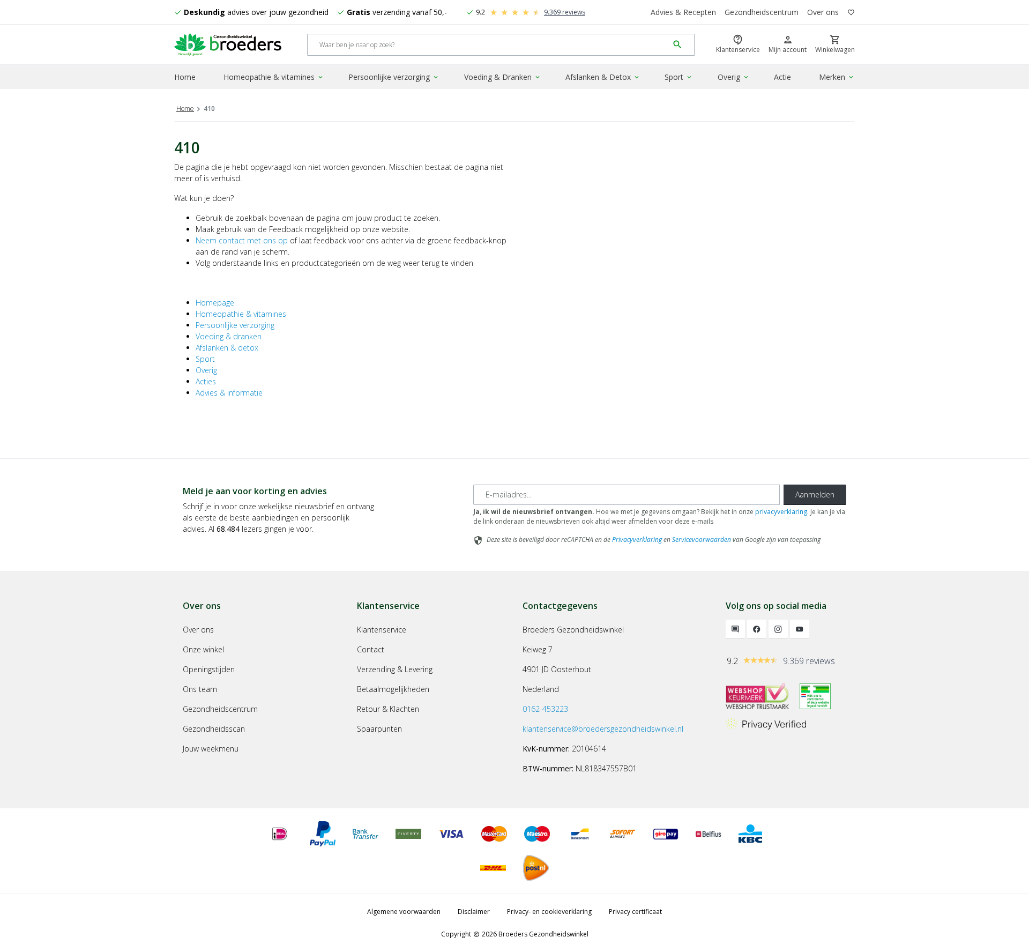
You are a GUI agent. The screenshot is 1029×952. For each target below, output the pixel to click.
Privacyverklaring (637, 539)
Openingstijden (209, 669)
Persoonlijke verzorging (393, 77)
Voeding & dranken (229, 336)
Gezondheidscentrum (762, 12)
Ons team (200, 689)
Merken (837, 77)
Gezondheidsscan (214, 729)
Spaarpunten (379, 729)
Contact (370, 649)
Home (185, 77)
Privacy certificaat (635, 911)
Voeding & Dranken (502, 77)
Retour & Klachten (388, 709)
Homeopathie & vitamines (273, 77)
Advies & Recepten (683, 12)
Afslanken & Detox (602, 77)
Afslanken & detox (227, 348)
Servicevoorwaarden (701, 539)
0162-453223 (545, 709)
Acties (206, 381)
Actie (782, 77)
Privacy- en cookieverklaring (549, 911)
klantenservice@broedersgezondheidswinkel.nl (603, 729)
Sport (679, 77)
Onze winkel (203, 649)
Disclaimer (474, 911)
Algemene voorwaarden (404, 911)
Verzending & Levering (395, 669)
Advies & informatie (229, 393)
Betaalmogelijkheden (393, 689)
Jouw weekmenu (210, 748)
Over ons (823, 12)
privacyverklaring (781, 511)
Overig (734, 77)
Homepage (215, 303)
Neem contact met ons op (242, 240)
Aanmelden (814, 494)
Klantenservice (381, 629)
